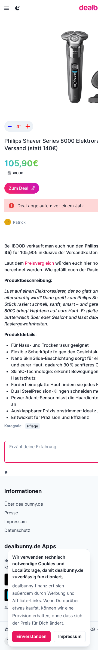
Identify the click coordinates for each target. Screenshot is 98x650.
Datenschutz (17, 530)
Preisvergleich (39, 263)
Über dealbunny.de (23, 504)
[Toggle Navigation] (6, 8)
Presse (11, 512)
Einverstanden (31, 636)
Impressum (69, 636)
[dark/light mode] (17, 8)
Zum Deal (18, 188)
